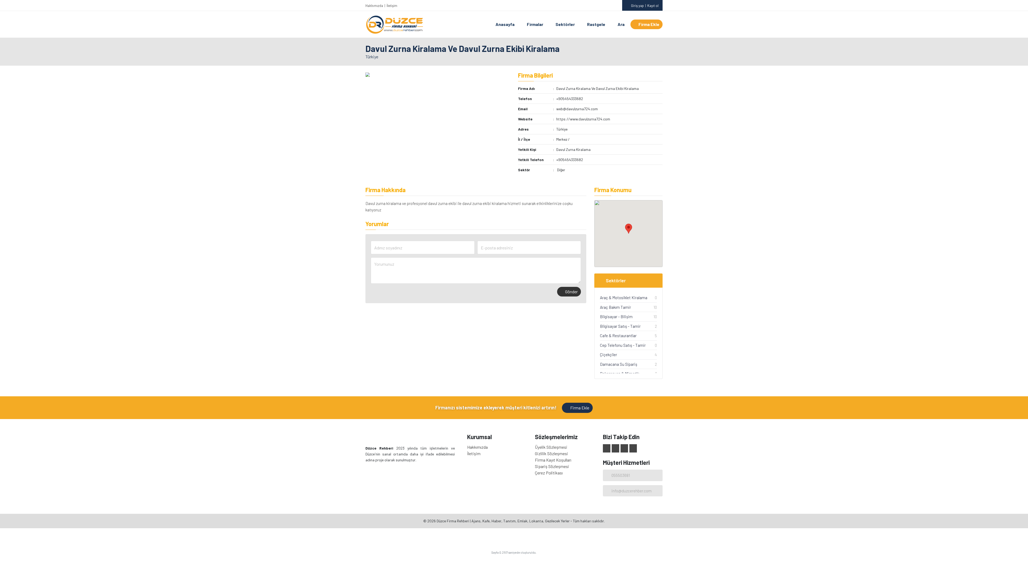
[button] (628, 229)
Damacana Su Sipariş (618, 364)
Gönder (571, 291)
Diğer (561, 170)
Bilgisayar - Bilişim (616, 316)
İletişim (392, 5)
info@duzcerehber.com (631, 490)
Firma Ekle (648, 24)
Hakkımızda (374, 5)
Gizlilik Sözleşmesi (551, 453)
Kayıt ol (653, 5)
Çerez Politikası (549, 472)
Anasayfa (505, 24)
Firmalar (535, 24)
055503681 (620, 475)
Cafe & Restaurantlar (618, 335)
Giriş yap (637, 5)
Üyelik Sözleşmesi (551, 447)
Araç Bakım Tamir (615, 307)
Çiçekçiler (608, 354)
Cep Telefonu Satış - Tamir (623, 345)
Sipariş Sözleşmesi (552, 466)
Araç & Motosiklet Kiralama (623, 297)
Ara (621, 24)
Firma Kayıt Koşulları (553, 459)
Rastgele (596, 24)
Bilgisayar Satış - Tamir (620, 326)
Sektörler (565, 24)
